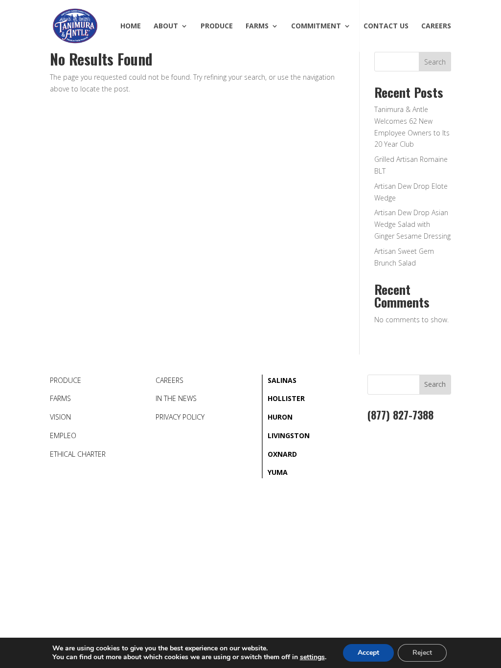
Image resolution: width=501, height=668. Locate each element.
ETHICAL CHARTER (78, 454)
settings (312, 657)
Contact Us (386, 26)
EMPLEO (63, 435)
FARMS (60, 398)
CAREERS (169, 380)
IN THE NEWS (176, 398)
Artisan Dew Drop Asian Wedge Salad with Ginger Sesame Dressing (412, 224)
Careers (436, 26)
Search (435, 62)
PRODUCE (65, 380)
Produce (217, 26)
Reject (422, 652)
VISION (60, 417)
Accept (368, 652)
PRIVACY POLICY (180, 417)
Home (130, 26)
